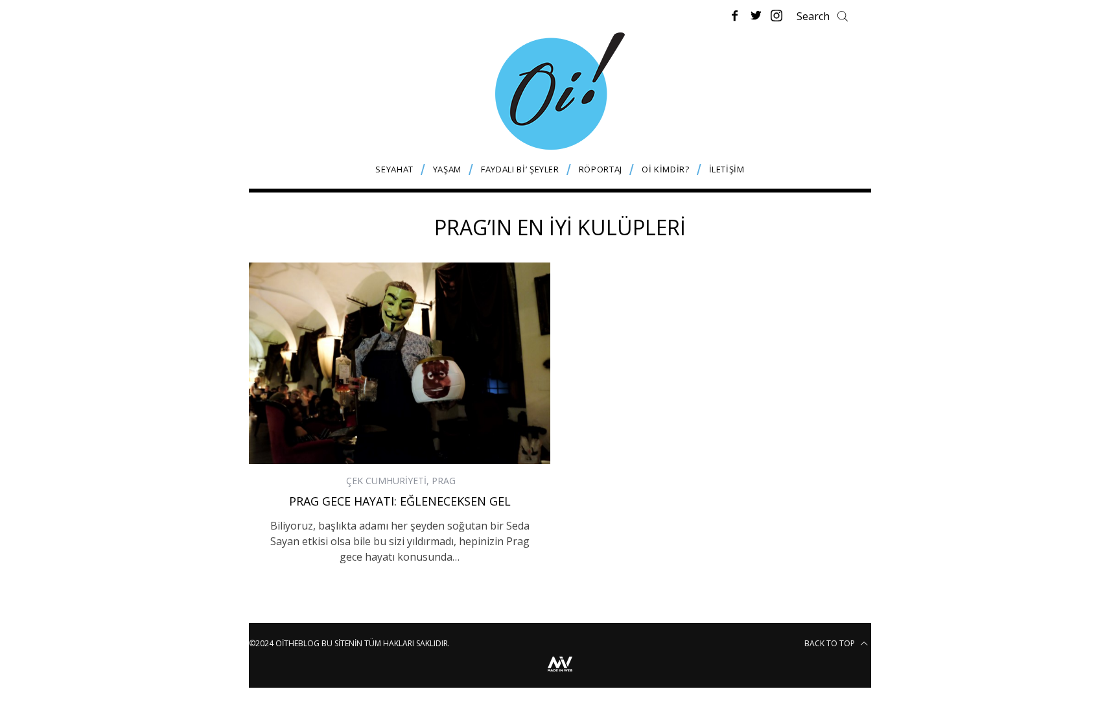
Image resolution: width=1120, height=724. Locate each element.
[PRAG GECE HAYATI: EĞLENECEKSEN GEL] (399, 363)
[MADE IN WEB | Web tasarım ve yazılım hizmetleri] (560, 673)
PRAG (444, 480)
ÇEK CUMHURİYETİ (386, 480)
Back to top (830, 643)
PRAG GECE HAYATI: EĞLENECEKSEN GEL (400, 501)
